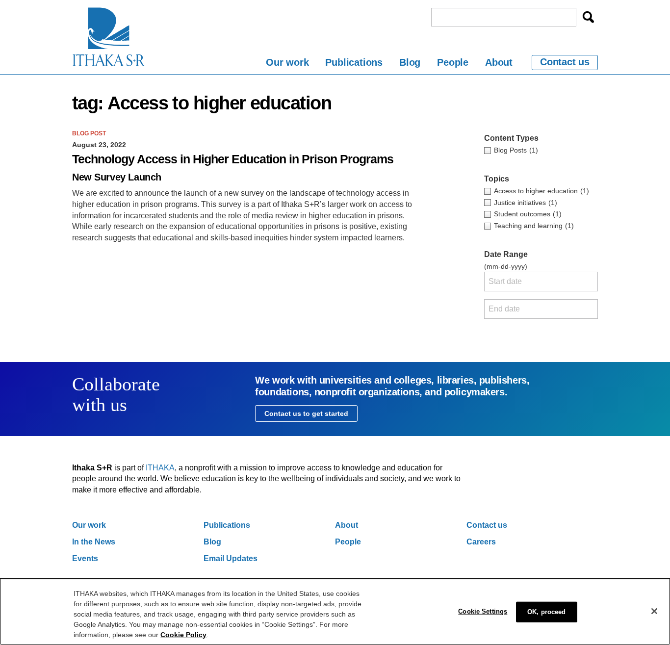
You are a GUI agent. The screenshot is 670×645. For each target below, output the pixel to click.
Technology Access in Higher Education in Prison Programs (232, 159)
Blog (409, 62)
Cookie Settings (482, 611)
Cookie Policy (183, 635)
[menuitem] (287, 64)
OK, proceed (546, 611)
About (499, 62)
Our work (287, 62)
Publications (354, 62)
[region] (335, 611)
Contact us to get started (306, 413)
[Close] (654, 611)
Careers (481, 542)
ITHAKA (160, 468)
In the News (93, 542)
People (452, 62)
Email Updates (231, 558)
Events (85, 558)
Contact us (565, 61)
